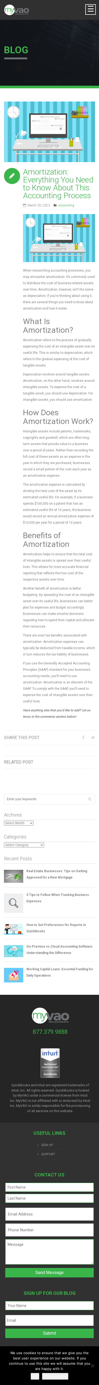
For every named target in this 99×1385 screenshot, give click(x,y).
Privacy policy (55, 1376)
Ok (35, 1376)
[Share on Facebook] (83, 737)
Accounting (66, 205)
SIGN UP (47, 1145)
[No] (92, 1365)
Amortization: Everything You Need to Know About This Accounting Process (58, 183)
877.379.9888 (50, 1032)
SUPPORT (48, 1154)
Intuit (84, 1095)
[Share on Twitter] (93, 737)
